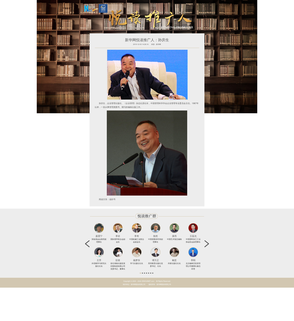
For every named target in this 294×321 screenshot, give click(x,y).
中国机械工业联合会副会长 (136, 240)
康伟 (174, 236)
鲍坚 (174, 260)
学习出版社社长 (136, 263)
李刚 (193, 260)
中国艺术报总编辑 (174, 239)
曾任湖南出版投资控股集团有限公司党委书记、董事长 (117, 266)
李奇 (136, 236)
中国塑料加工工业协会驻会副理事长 (193, 240)
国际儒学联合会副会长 (117, 240)
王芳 (99, 260)
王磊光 (193, 236)
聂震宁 (99, 236)
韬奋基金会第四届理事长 (99, 240)
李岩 (118, 236)
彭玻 (118, 260)
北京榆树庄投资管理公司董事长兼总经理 (193, 266)
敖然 (155, 236)
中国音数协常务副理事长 (155, 240)
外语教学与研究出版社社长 (99, 264)
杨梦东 (136, 260)
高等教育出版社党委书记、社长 (155, 264)
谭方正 (155, 260)
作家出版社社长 (174, 263)
